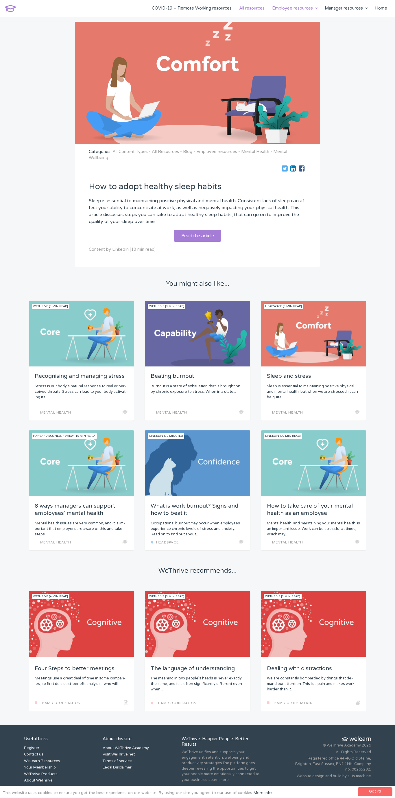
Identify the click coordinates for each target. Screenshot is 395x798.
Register (31, 748)
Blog (187, 151)
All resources (252, 8)
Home (381, 8)
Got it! (375, 791)
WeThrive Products (41, 774)
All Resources (165, 151)
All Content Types (130, 151)
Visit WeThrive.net (119, 754)
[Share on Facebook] (302, 169)
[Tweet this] (285, 169)
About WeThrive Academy (126, 748)
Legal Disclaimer (117, 767)
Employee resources (292, 8)
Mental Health (255, 151)
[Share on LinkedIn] (294, 169)
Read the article (197, 236)
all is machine (359, 776)
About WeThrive (38, 780)
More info (262, 792)
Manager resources (344, 8)
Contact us (33, 754)
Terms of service (117, 761)
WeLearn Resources (42, 761)
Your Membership (40, 767)
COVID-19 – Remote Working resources (192, 8)
